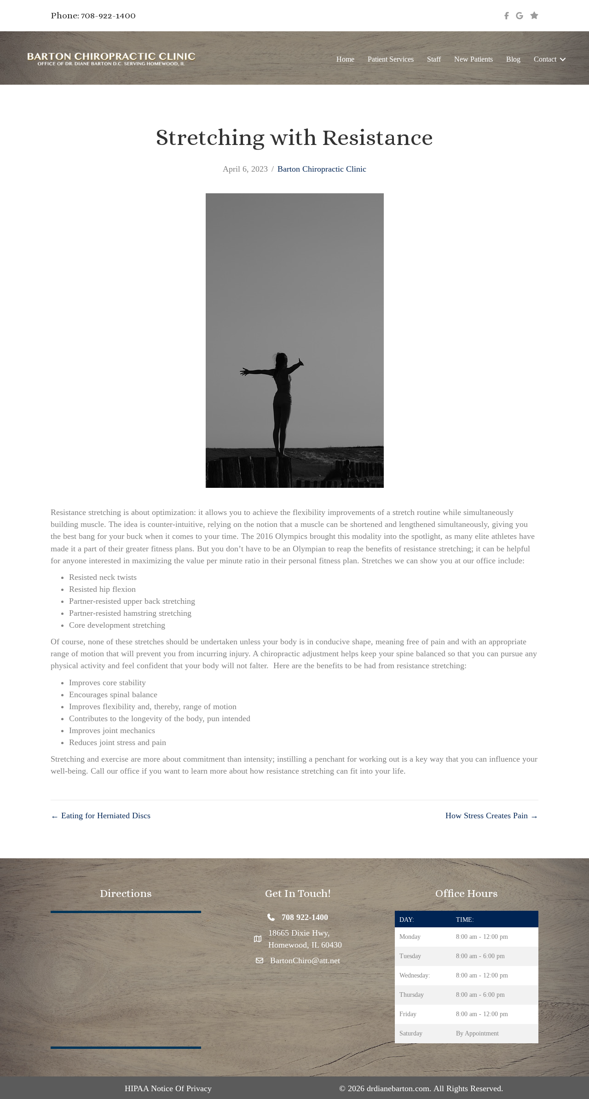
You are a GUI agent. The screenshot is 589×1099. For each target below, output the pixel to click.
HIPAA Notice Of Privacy (168, 1088)
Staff (434, 59)
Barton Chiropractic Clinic (321, 169)
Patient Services (391, 59)
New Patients (473, 59)
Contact (545, 59)
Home (345, 59)
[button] (562, 59)
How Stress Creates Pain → (491, 815)
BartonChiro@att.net (305, 960)
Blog (513, 59)
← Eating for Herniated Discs (100, 815)
